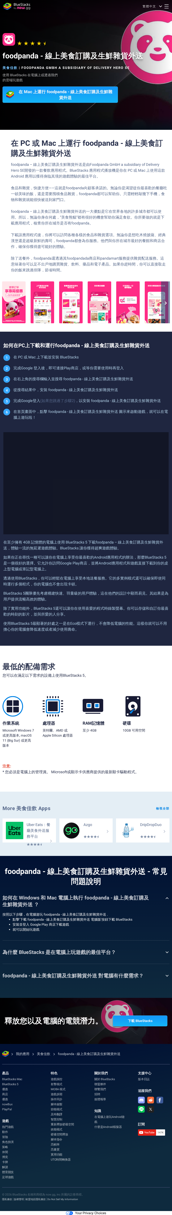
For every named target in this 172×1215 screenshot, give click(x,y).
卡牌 (5, 1162)
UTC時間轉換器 (60, 1159)
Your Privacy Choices (90, 1213)
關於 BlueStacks (104, 1079)
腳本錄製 (56, 1104)
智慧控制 (56, 1119)
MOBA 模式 (58, 1089)
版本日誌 (144, 1079)
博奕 (5, 1157)
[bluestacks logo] (16, 6)
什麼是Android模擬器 (108, 1127)
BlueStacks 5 (10, 1084)
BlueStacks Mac (12, 1079)
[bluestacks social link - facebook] (159, 1100)
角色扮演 (8, 1142)
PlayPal (7, 1109)
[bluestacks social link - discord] (141, 1100)
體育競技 (8, 1172)
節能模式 (56, 1109)
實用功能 (56, 1154)
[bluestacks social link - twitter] (150, 1109)
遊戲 (5, 1121)
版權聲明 (19, 1199)
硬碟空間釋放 (59, 1134)
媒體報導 (100, 1099)
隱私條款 (7, 1199)
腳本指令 (56, 1139)
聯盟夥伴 (100, 1084)
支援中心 (144, 1073)
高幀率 (55, 1144)
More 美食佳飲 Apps (26, 808)
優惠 (5, 1089)
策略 (5, 1147)
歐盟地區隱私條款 (36, 1199)
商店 (5, 1094)
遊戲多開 (56, 1094)
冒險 (5, 1137)
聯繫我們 (100, 1089)
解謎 (5, 1167)
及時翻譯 (56, 1114)
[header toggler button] (166, 6)
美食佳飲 (10, 68)
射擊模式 (56, 1084)
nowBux (7, 1104)
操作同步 (56, 1099)
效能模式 (56, 1129)
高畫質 (55, 1149)
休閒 (5, 1152)
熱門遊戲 (8, 1127)
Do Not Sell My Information (62, 1199)
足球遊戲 (8, 1177)
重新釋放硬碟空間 (62, 1124)
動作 (5, 1132)
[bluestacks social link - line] (141, 1109)
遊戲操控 (56, 1079)
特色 (54, 1073)
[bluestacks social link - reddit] (150, 1100)
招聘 (97, 1094)
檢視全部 (162, 808)
